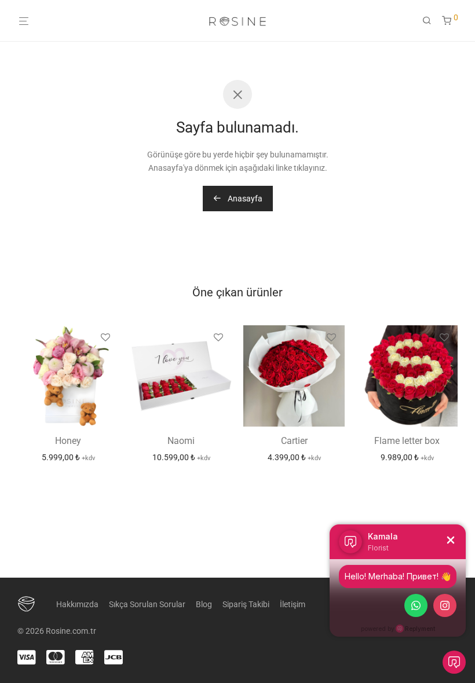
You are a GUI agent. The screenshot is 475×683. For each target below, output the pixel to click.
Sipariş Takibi (245, 604)
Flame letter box (407, 440)
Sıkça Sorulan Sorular (147, 604)
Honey (68, 440)
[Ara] (431, 20)
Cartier (294, 440)
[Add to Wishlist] (105, 338)
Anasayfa (244, 198)
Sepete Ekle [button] (68, 457)
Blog (204, 604)
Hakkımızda (77, 604)
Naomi (181, 440)
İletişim (292, 604)
